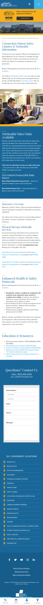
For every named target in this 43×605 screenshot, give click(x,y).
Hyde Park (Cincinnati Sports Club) (21, 496)
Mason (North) (13, 509)
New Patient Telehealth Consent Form (15, 181)
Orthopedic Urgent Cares (19, 76)
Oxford (10, 522)
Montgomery (12, 517)
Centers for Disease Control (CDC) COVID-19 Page (23, 348)
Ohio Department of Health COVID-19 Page (21, 346)
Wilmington (11, 543)
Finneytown (12, 487)
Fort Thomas (12, 492)
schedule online (27, 81)
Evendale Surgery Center (17, 479)
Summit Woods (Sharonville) (18, 530)
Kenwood (10, 500)
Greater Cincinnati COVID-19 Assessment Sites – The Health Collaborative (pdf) (23, 351)
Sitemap (26, 584)
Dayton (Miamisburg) (15, 470)
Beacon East (12, 466)
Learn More (25, 18)
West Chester (12, 535)
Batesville (11, 462)
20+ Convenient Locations (21, 456)
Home (3, 38)
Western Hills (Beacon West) (18, 539)
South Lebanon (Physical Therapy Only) (23, 526)
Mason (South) (13, 513)
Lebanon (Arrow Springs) (17, 505)
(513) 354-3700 (25, 374)
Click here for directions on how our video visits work (21, 165)
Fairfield (10, 483)
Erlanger (11, 475)
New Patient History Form (11, 188)
